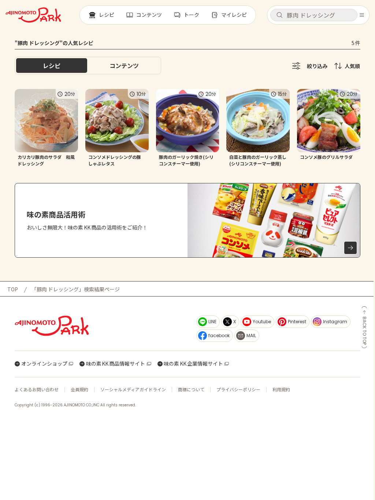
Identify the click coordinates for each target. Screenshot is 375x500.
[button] (313, 15)
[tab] (124, 65)
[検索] (279, 15)
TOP (12, 289)
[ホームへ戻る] (33, 15)
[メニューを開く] (361, 15)
